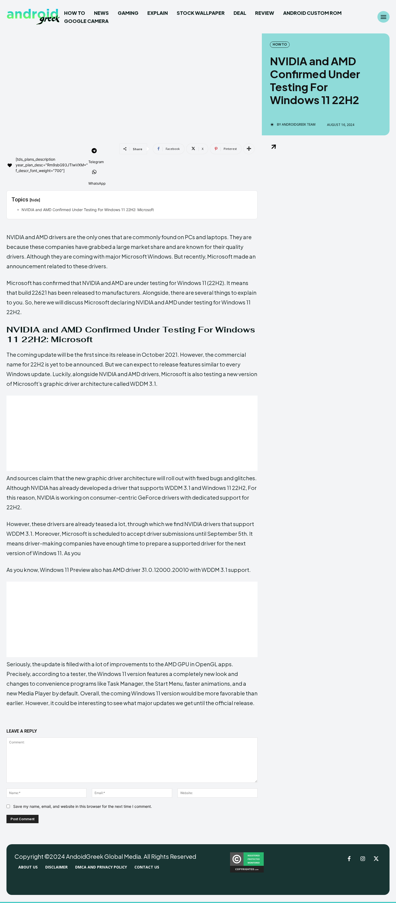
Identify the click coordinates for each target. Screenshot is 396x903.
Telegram (96, 162)
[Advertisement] (132, 433)
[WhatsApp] (94, 172)
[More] (249, 148)
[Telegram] (94, 151)
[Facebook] (349, 859)
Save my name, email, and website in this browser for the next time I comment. (82, 806)
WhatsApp (97, 183)
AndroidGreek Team (298, 124)
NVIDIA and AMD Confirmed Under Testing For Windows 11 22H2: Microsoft (88, 209)
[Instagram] (362, 859)
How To (280, 44)
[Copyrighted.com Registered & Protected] (247, 871)
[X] (376, 859)
